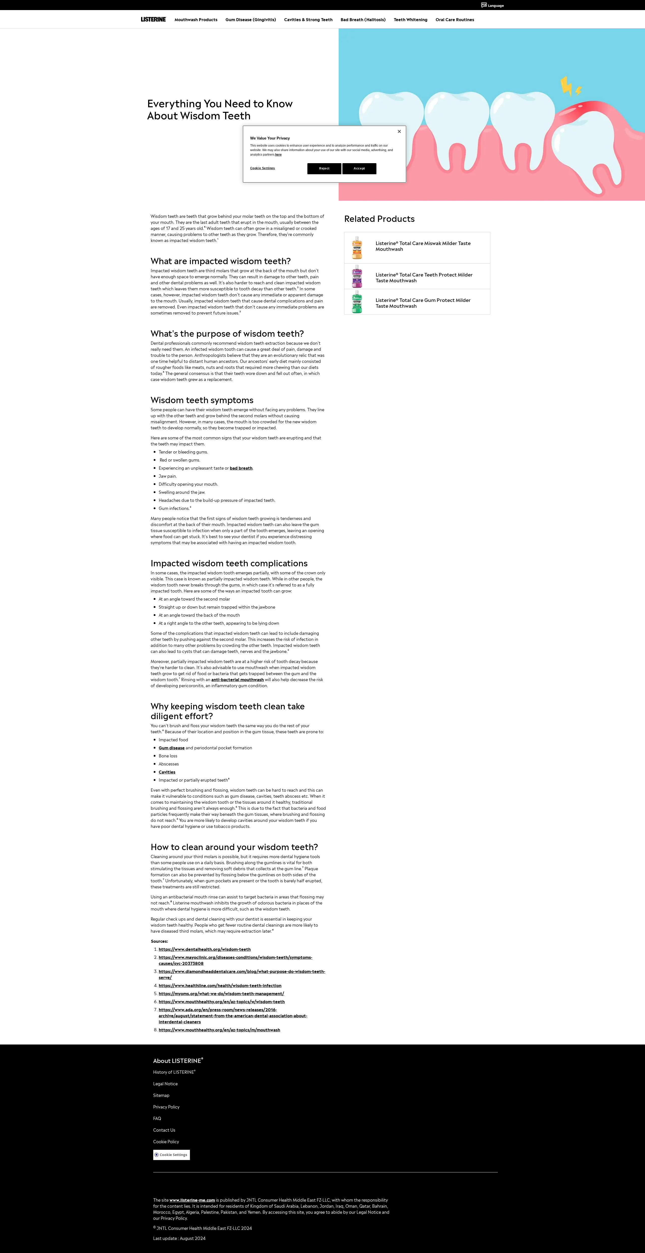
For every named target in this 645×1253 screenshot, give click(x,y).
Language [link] (496, 5)
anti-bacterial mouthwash (237, 679)
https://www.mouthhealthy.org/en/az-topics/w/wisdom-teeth (222, 1001)
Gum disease (172, 747)
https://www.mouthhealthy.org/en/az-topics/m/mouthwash (219, 1029)
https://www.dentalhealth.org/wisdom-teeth (205, 949)
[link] (417, 248)
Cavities (167, 772)
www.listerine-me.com (192, 1200)
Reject (324, 168)
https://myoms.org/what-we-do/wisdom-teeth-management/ (221, 993)
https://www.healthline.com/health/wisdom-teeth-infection (220, 985)
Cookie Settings (173, 1154)
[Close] (399, 131)
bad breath (241, 468)
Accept (359, 168)
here (278, 154)
